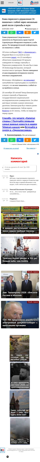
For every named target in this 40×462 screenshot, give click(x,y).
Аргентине (25, 11)
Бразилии (11, 11)
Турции (33, 11)
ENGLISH (11, 3)
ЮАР (18, 11)
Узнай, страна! (33, 272)
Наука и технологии (31, 207)
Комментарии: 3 (32, 29)
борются (5, 111)
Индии (26, 8)
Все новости (31, 148)
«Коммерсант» (30, 52)
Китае (32, 8)
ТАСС (20, 52)
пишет (13, 58)
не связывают (29, 80)
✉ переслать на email (11, 148)
